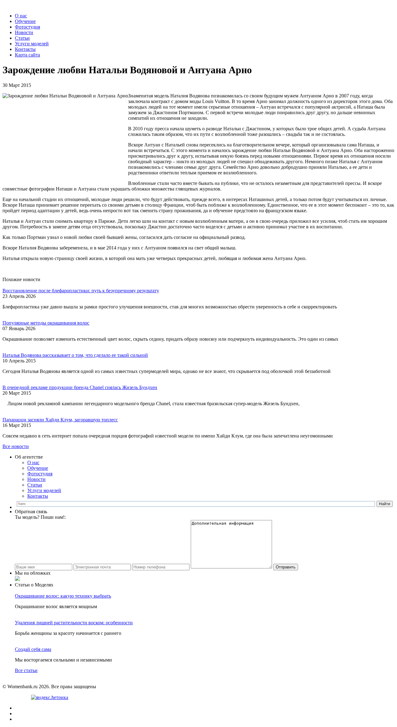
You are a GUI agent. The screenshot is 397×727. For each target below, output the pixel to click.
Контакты (25, 49)
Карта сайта (27, 54)
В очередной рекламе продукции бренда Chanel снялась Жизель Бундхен (79, 387)
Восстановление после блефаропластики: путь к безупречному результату (80, 290)
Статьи (22, 38)
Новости (24, 32)
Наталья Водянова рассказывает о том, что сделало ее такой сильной (75, 355)
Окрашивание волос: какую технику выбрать (63, 596)
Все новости (15, 446)
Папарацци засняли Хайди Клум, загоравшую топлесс (60, 419)
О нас (21, 15)
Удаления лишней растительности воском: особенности (74, 622)
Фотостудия (27, 26)
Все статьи (26, 670)
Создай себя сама (33, 649)
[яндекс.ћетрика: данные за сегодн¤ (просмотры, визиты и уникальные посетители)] (49, 697)
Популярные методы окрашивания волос (45, 322)
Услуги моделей (32, 43)
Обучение (25, 21)
